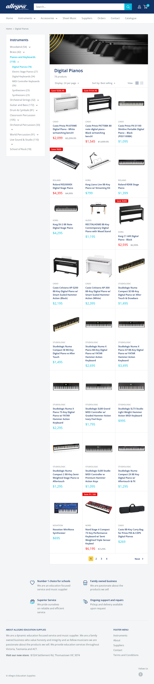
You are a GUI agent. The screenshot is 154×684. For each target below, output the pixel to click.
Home (9, 28)
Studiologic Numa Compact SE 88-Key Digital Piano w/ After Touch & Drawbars (129, 293)
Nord (88, 525)
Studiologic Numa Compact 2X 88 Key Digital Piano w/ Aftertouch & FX (128, 476)
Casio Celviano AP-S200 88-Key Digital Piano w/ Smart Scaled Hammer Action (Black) (65, 293)
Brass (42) (16, 52)
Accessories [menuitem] (47, 18)
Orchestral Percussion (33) (25, 125)
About (116, 640)
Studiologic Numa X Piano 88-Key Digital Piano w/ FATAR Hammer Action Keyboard (96, 353)
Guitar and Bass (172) (22, 105)
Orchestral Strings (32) (23, 100)
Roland (57, 180)
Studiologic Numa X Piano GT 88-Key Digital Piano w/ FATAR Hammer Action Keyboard (130, 353)
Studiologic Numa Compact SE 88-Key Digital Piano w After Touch (64, 351)
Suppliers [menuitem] (87, 18)
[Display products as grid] (137, 83)
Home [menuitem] (9, 18)
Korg (88, 180)
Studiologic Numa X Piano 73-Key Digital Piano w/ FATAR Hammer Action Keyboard (64, 415)
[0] (145, 7)
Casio (55, 121)
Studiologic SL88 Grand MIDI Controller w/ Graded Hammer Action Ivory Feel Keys (98, 414)
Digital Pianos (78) (22, 66)
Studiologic (124, 283)
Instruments (120, 635)
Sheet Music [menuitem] (69, 18)
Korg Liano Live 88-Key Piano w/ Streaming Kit (97, 186)
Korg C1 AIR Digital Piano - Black (128, 238)
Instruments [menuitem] (25, 18)
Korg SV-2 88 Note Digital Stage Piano (63, 226)
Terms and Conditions (126, 655)
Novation (58, 525)
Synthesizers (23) (21, 90)
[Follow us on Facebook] (141, 674)
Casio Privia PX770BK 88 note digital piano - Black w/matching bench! (98, 131)
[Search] (128, 6)
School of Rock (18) (20, 149)
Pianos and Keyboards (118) (22, 59)
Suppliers (118, 645)
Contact (117, 650)
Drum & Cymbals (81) (22, 110)
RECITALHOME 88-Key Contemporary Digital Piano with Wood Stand (98, 228)
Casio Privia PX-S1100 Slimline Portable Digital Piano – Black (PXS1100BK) (131, 131)
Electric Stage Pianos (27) (25, 71)
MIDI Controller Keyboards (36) (26, 83)
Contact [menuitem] (115, 18)
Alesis (88, 220)
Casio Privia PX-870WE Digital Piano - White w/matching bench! (65, 129)
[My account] (139, 6)
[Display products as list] (142, 83)
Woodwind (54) (19, 47)
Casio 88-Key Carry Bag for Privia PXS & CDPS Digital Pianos (130, 533)
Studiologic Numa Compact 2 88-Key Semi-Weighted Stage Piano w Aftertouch (66, 476)
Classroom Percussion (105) (22, 117)
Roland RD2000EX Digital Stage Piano (63, 186)
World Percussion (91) (22, 134)
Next (137, 558)
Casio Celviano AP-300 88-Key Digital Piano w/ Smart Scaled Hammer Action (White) (98, 293)
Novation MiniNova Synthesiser (63, 531)
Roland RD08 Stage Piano (128, 186)
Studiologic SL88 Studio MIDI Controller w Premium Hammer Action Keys (97, 476)
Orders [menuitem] (102, 18)
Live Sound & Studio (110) (24, 139)
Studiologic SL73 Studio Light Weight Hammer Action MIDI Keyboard (130, 412)
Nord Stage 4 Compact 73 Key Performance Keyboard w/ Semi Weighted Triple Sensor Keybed (97, 536)
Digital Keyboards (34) (23, 76)
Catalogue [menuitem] (130, 18)
